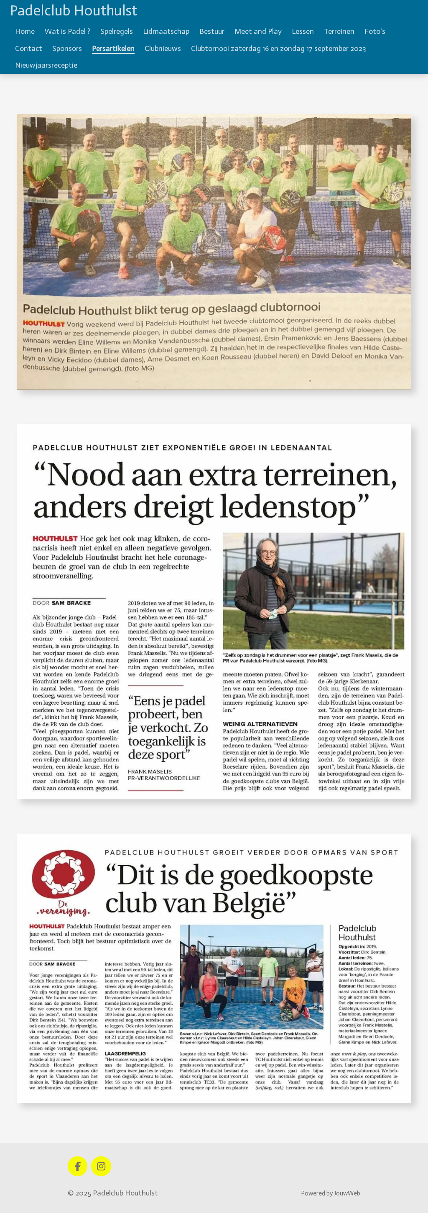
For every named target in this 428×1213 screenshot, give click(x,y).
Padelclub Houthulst (73, 10)
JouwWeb (347, 1193)
